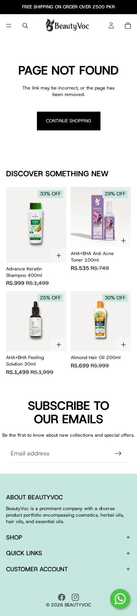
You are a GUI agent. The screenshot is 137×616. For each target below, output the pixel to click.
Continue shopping (68, 121)
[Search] (25, 25)
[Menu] (9, 25)
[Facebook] (61, 597)
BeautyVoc (78, 605)
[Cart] (127, 25)
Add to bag (58, 256)
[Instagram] (75, 597)
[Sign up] (118, 453)
